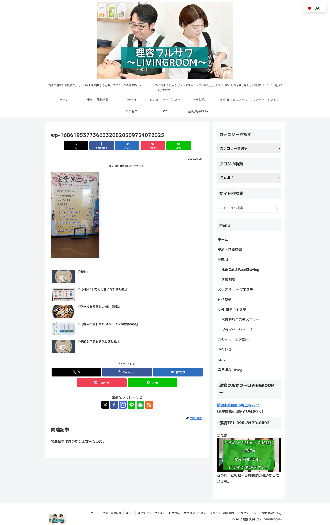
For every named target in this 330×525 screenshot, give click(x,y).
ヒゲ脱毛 (224, 299)
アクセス (224, 349)
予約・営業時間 (230, 249)
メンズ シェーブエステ (235, 289)
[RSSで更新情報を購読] (149, 405)
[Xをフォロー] (105, 405)
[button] (277, 208)
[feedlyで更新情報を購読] (140, 405)
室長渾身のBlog (230, 369)
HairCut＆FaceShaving (240, 269)
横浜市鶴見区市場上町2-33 (238, 404)
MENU (223, 259)
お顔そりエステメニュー (240, 319)
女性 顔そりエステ (232, 309)
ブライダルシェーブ (237, 329)
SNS (221, 359)
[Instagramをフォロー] (123, 405)
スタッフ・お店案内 (233, 339)
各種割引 (228, 279)
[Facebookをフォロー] (114, 405)
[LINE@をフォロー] (131, 405)
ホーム (223, 239)
